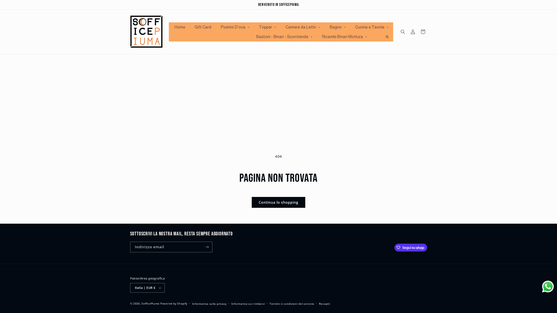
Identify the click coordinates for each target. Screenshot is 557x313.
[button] (403, 32)
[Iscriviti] (207, 247)
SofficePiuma (150, 303)
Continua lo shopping (279, 202)
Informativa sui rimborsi (248, 303)
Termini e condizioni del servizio (292, 303)
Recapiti (324, 303)
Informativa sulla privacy (209, 303)
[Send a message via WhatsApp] (548, 286)
